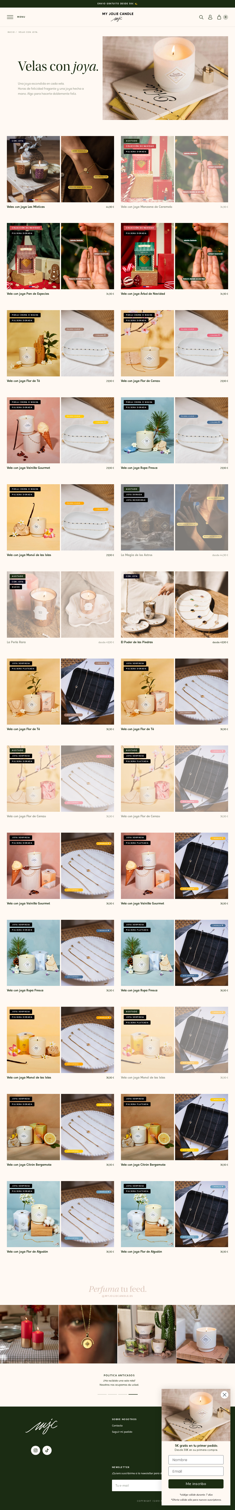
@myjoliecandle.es (117, 1296)
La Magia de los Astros (136, 555)
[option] (117, 4)
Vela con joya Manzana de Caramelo (146, 207)
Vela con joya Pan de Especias (28, 293)
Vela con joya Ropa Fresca (139, 468)
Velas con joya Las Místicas (26, 207)
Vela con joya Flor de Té (23, 381)
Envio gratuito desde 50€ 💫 (117, 4)
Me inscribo (196, 1483)
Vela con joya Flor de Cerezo (140, 381)
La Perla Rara (16, 642)
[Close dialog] (225, 1395)
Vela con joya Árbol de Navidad (143, 293)
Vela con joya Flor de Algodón (27, 1251)
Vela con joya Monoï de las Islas (29, 555)
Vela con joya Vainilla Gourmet (28, 468)
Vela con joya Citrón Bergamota (29, 1164)
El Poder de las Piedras (137, 642)
